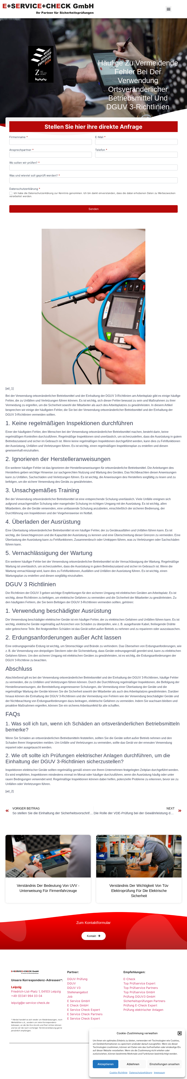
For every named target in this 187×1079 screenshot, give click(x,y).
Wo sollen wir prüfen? (24, 162)
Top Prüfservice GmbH (139, 992)
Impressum (159, 1072)
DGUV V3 (74, 988)
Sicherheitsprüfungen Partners (144, 1001)
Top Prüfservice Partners (140, 988)
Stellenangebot (77, 992)
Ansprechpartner (21, 150)
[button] (180, 1033)
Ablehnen (133, 1064)
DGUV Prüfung (77, 979)
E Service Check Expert (84, 1010)
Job (69, 996)
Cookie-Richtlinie (118, 1072)
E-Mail (100, 137)
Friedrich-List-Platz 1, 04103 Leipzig (36, 991)
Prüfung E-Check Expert (140, 1005)
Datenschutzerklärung (140, 1072)
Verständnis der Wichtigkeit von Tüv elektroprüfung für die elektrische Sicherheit (138, 891)
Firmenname (18, 137)
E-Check (129, 979)
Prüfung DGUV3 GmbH (139, 996)
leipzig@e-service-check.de (30, 1003)
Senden (94, 209)
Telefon (101, 150)
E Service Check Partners (84, 1014)
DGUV (71, 983)
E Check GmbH (77, 1005)
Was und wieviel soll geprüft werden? (34, 175)
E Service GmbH (78, 1001)
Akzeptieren (106, 1064)
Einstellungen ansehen (165, 1064)
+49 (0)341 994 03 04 (26, 996)
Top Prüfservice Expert (139, 983)
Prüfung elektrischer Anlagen (143, 1010)
